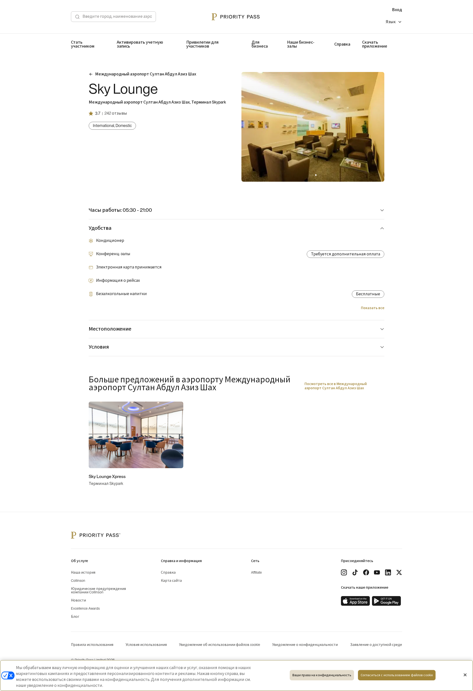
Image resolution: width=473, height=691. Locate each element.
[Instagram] (344, 572)
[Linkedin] (388, 572)
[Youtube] (377, 572)
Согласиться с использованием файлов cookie (397, 675)
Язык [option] (391, 22)
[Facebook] (366, 572)
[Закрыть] (465, 675)
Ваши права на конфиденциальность (321, 675)
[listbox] (394, 22)
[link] (355, 601)
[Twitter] (399, 572)
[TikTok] (355, 572)
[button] (310, 175)
